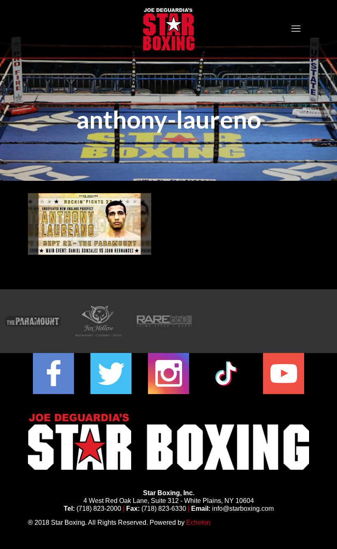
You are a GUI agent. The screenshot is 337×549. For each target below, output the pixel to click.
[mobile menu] (296, 29)
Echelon (198, 522)
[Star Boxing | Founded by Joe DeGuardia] (168, 29)
